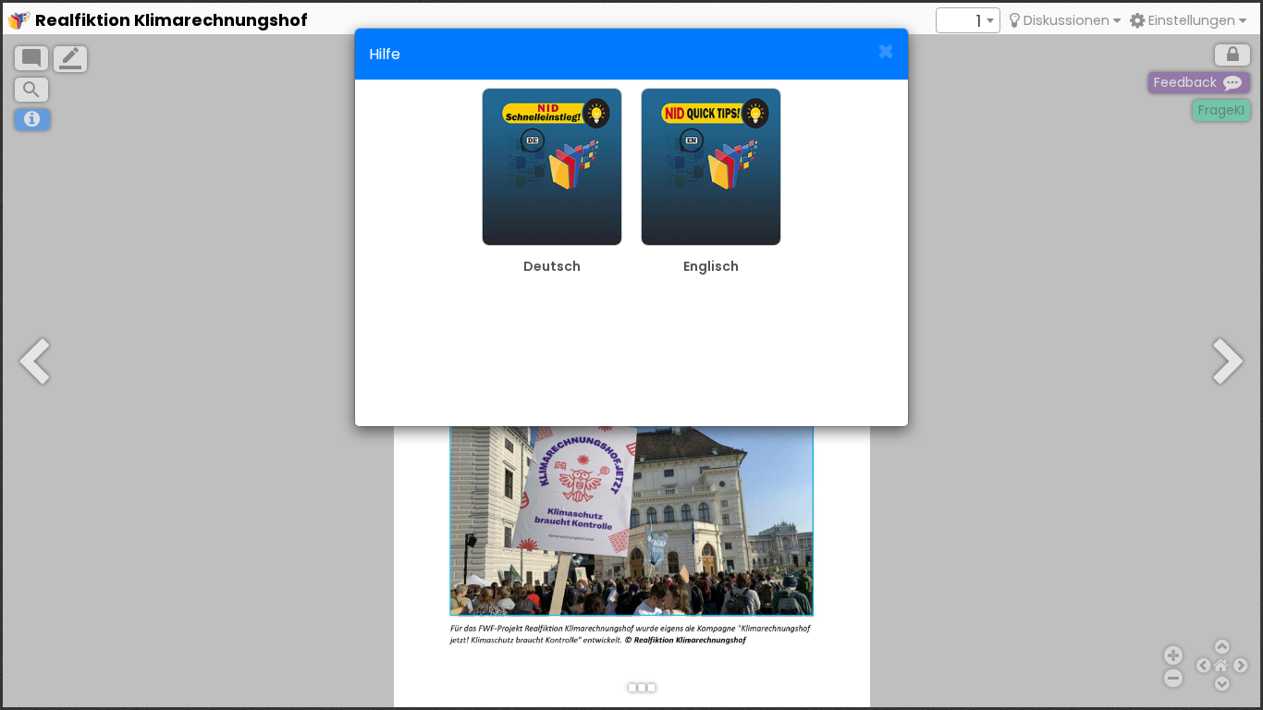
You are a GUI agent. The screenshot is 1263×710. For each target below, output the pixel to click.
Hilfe (384, 54)
